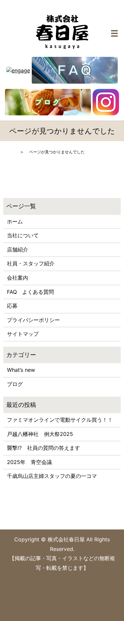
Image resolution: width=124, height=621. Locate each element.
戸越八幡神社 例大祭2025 (40, 434)
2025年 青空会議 (29, 462)
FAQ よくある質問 (30, 292)
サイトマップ (23, 333)
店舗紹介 (17, 249)
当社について (23, 235)
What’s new (21, 370)
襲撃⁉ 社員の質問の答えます (43, 448)
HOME (9, 151)
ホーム (15, 221)
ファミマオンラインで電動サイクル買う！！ (60, 419)
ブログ (15, 384)
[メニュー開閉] (114, 33)
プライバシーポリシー (33, 320)
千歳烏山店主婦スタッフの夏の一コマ (52, 476)
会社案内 (17, 277)
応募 (12, 305)
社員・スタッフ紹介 (31, 263)
